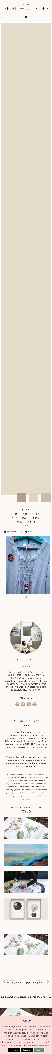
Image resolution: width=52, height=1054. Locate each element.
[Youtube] (29, 704)
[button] (26, 16)
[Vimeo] (34, 704)
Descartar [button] (27, 1050)
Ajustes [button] (39, 1050)
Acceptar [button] (14, 1050)
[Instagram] (17, 704)
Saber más (44, 1045)
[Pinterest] (23, 704)
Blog (30, 531)
